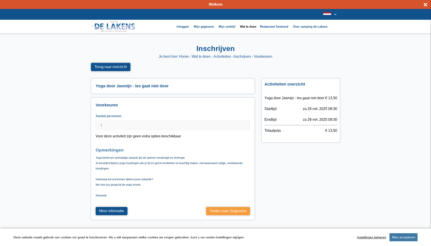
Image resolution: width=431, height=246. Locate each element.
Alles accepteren (403, 237)
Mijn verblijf (227, 26)
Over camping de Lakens (310, 26)
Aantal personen (108, 116)
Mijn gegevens (204, 26)
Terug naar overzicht (111, 67)
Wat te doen (248, 26)
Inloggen (183, 26)
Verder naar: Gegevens (228, 211)
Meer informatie (111, 211)
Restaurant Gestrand (274, 26)
